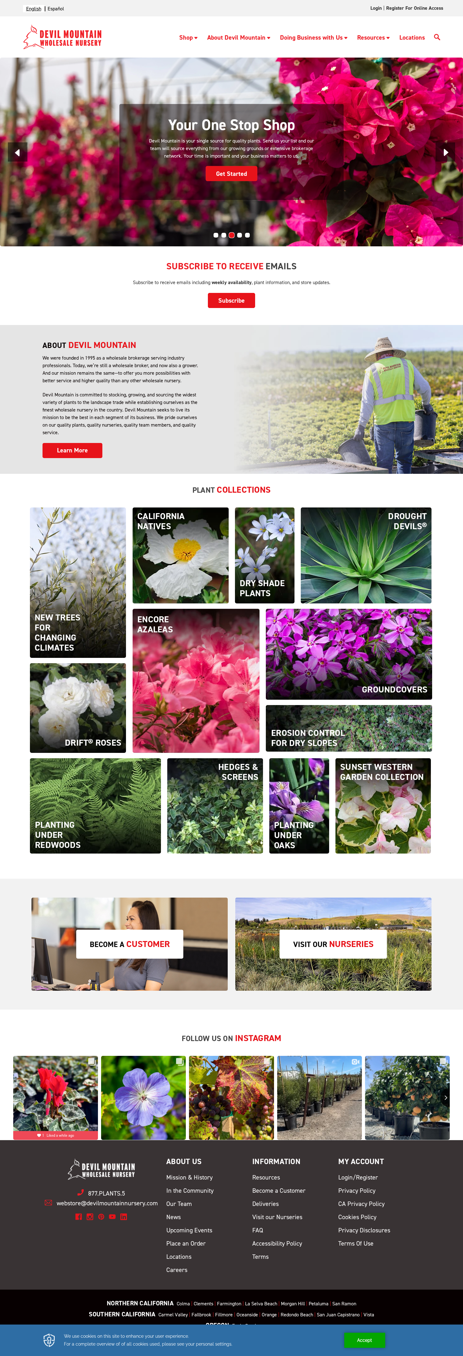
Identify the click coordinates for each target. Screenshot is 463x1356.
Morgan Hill (293, 1303)
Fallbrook (201, 1314)
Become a (130, 944)
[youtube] (112, 1216)
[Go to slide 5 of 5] (247, 235)
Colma (183, 1303)
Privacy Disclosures (364, 1230)
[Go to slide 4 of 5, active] (239, 235)
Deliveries (265, 1204)
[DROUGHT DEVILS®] (366, 555)
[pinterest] (101, 1216)
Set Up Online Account (232, 169)
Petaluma (319, 1303)
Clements (203, 1303)
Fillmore (224, 1314)
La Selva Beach (261, 1303)
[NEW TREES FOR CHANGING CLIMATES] (78, 582)
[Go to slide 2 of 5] (223, 235)
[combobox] (33, 8)
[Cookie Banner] (231, 1340)
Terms (260, 1256)
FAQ (257, 1230)
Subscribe (231, 300)
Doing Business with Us (311, 37)
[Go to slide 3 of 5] (231, 235)
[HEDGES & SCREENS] (215, 805)
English (33, 8)
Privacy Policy (356, 1190)
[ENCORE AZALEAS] (196, 680)
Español (56, 8)
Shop (186, 37)
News (173, 1217)
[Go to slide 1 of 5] (216, 235)
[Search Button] (437, 38)
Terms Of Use (356, 1243)
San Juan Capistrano (338, 1314)
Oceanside (247, 1314)
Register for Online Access (414, 8)
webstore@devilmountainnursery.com (107, 1203)
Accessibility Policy (277, 1243)
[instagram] (90, 1216)
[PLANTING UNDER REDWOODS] (95, 805)
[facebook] (78, 1216)
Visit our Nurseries (277, 1217)
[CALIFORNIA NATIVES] (181, 555)
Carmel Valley (173, 1314)
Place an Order (186, 1243)
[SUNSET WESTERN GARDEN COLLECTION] (383, 805)
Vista (368, 1314)
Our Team (179, 1204)
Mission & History (189, 1177)
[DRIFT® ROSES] (78, 707)
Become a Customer (279, 1190)
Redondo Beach (297, 1314)
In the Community (190, 1190)
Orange (269, 1314)
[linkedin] (123, 1216)
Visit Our (333, 944)
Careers (176, 1270)
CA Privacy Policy (361, 1204)
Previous (17, 151)
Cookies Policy (357, 1217)
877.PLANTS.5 (106, 1193)
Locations (412, 37)
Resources (371, 37)
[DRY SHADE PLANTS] (264, 555)
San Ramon (344, 1303)
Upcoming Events (189, 1230)
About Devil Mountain (236, 37)
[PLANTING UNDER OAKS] (299, 805)
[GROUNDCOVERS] (349, 654)
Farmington (229, 1303)
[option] (55, 8)
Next (445, 151)
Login (376, 8)
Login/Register (358, 1177)
